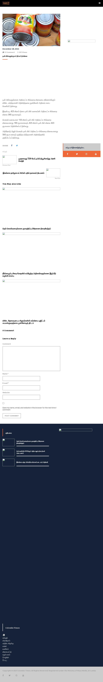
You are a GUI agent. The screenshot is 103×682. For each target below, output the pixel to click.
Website (6, 392)
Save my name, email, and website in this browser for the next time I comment (29, 409)
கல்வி (5, 646)
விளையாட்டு (7, 652)
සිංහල (5, 660)
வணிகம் (6, 649)
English (6, 657)
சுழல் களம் (6, 655)
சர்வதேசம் (6, 641)
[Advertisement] (31, 79)
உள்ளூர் (5, 151)
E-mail (6, 383)
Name (5, 374)
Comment (7, 344)
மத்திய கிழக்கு (8, 643)
